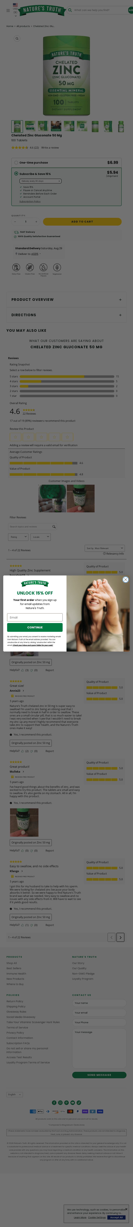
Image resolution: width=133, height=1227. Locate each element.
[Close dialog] (125, 579)
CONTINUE (35, 627)
